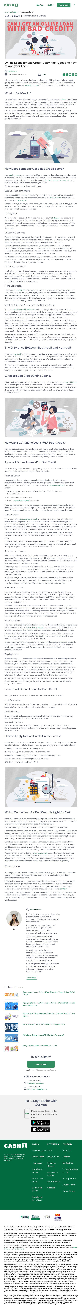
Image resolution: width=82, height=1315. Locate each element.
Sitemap (51, 1188)
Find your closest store (37, 1089)
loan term (63, 889)
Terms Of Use (69, 1191)
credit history (71, 382)
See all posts (31, 977)
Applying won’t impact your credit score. (41, 1070)
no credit (17, 354)
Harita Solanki (12, 71)
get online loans (31, 85)
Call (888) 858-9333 (35, 1083)
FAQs (49, 1150)
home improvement (22, 501)
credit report (21, 200)
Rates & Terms (54, 1181)
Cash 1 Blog (13, 12)
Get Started (41, 1064)
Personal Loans (39, 1150)
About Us (67, 1150)
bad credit (63, 100)
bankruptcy (22, 290)
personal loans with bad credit (23, 310)
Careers (66, 1157)
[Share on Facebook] (64, 74)
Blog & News (53, 1157)
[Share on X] (67, 74)
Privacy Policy (69, 1185)
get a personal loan (56, 485)
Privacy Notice (69, 1178)
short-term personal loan (37, 627)
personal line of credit (28, 519)
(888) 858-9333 (23, 1229)
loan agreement (40, 853)
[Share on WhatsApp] (73, 74)
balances (55, 218)
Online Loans (38, 1157)
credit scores (14, 175)
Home (7, 12)
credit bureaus (55, 198)
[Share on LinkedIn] (70, 74)
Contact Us (68, 1163)
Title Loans (37, 1163)
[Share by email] (76, 74)
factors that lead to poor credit (57, 180)
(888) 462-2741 (19, 1249)
